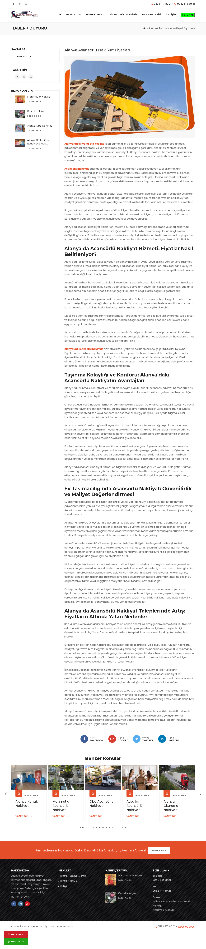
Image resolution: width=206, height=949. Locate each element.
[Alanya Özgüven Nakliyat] (24, 14)
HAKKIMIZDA (73, 14)
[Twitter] (136, 739)
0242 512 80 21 (186, 3)
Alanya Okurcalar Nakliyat (172, 805)
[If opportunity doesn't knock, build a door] (29, 777)
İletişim (64, 886)
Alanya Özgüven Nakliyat (34, 926)
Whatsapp (16, 941)
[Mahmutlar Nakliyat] (20, 99)
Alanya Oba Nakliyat (39, 125)
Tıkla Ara (16, 934)
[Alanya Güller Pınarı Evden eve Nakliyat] (20, 143)
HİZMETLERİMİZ (95, 14)
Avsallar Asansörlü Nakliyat (134, 805)
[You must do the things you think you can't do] (110, 879)
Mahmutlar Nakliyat (39, 96)
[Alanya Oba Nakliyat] (20, 128)
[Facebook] (84, 739)
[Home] (144, 28)
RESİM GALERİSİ (151, 14)
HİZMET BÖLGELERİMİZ (123, 14)
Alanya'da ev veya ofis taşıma (84, 144)
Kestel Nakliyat (36, 111)
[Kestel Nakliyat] (20, 114)
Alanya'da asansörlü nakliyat (83, 349)
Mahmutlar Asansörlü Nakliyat (61, 805)
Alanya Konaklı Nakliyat (27, 803)
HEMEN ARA (159, 850)
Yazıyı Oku (22, 816)
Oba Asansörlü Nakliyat (101, 803)
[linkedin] (162, 739)
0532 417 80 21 (162, 3)
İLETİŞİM (171, 14)
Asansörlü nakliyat (76, 169)
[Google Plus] (112, 739)
